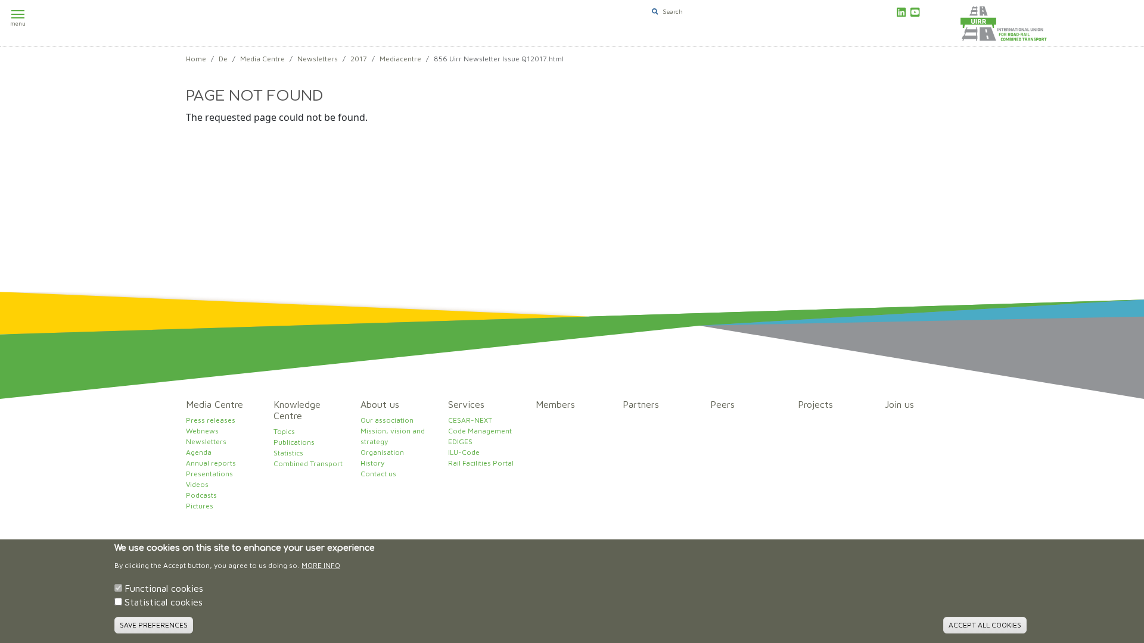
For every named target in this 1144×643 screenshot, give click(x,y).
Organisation (382, 452)
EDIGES (460, 441)
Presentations (209, 473)
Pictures (199, 505)
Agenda (199, 452)
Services (466, 404)
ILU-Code (464, 452)
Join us (899, 404)
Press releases (210, 420)
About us (379, 404)
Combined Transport (308, 463)
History (372, 462)
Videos (197, 484)
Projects (815, 404)
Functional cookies (164, 588)
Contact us (378, 473)
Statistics (288, 452)
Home (196, 58)
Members (555, 404)
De (223, 58)
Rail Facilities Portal (481, 462)
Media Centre (262, 58)
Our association (387, 420)
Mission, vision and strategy (392, 436)
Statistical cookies (164, 602)
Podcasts (201, 495)
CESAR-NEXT (470, 420)
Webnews (202, 430)
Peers (722, 404)
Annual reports (211, 462)
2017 (358, 58)
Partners (641, 404)
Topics (284, 431)
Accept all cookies (985, 624)
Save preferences (154, 624)
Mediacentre (400, 58)
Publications (294, 442)
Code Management (480, 430)
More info (320, 565)
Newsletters (317, 58)
